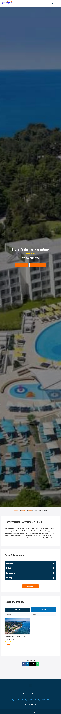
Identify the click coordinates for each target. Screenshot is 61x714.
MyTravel (51, 712)
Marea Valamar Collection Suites (15, 636)
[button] (52, 3)
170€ (7, 645)
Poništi (44, 609)
